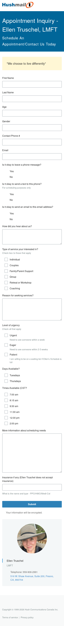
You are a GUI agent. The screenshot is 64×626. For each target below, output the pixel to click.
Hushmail (13, 604)
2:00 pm (14, 423)
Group (13, 276)
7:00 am (14, 394)
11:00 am (14, 412)
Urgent (27, 337)
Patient (36, 358)
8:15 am (14, 400)
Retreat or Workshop (20, 282)
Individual (15, 259)
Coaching (15, 288)
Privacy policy (27, 617)
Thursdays (15, 381)
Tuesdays (15, 375)
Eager (29, 347)
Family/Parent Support (21, 271)
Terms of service (10, 617)
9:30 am (14, 406)
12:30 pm (14, 417)
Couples (14, 265)
